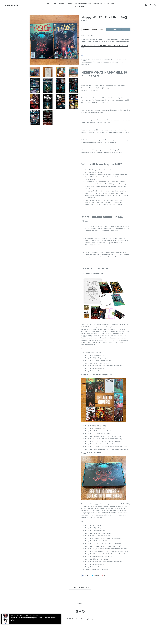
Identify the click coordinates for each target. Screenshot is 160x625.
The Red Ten (97, 4)
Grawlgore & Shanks (65, 4)
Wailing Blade (109, 4)
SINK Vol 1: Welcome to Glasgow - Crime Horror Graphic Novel (33, 619)
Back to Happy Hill (81, 587)
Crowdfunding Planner (83, 4)
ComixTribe (12, 5)
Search (80, 604)
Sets (82, 26)
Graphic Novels (80, 6)
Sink (54, 4)
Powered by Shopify (87, 619)
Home (48, 4)
